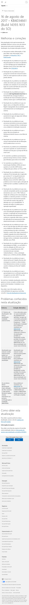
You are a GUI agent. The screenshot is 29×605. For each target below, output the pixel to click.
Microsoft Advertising (6, 521)
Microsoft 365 (4, 453)
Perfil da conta (5, 465)
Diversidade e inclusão (6, 571)
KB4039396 (17, 329)
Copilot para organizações (7, 447)
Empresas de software (6, 549)
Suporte (3, 5)
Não (19, 439)
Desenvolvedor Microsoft (7, 533)
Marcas (17, 590)
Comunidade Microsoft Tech (7, 541)
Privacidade (18, 587)
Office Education (5, 493)
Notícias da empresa (6, 564)
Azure (3, 513)
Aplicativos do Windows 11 (7, 458)
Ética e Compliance (5, 590)
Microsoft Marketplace (6, 544)
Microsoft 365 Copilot (6, 523)
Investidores (4, 569)
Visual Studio (4, 551)
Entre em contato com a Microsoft (8, 587)
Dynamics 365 (4, 516)
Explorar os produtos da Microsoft (8, 455)
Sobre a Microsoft (5, 561)
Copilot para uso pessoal (7, 450)
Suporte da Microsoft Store (7, 470)
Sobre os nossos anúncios (7, 592)
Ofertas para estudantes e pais (8, 498)
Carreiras (4, 559)
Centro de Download (6, 468)
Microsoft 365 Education (6, 490)
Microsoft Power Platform (7, 546)
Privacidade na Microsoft (7, 566)
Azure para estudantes (6, 501)
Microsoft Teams (5, 526)
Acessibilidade (5, 574)
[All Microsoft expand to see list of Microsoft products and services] (2, 2)
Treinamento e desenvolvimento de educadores (11, 496)
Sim (10, 439)
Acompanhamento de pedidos (8, 475)
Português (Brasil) (7, 579)
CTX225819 (14, 68)
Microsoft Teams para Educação (8, 488)
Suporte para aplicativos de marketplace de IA (11, 538)
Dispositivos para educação (7, 485)
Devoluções (4, 473)
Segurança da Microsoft (6, 511)
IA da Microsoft (5, 508)
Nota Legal (12, 590)
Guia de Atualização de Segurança (16, 293)
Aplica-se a (4, 32)
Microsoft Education (6, 483)
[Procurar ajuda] (5, 2)
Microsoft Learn (5, 536)
